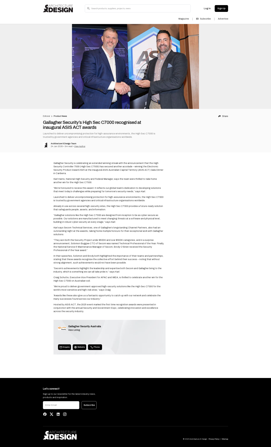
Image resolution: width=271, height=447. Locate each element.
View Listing (74, 330)
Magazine (183, 19)
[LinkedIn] (58, 414)
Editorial (46, 116)
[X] (51, 414)
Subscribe (205, 19)
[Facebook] (45, 414)
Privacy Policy (214, 439)
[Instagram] (65, 414)
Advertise (223, 19)
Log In (207, 8)
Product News (60, 116)
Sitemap (225, 439)
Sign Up (221, 8)
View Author (79, 146)
